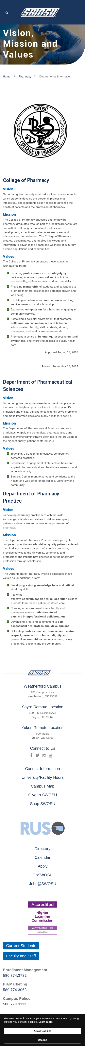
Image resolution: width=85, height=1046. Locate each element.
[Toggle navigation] (77, 13)
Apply (42, 866)
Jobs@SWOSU (42, 884)
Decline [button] (42, 1039)
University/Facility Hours (43, 777)
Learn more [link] (46, 1021)
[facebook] (31, 755)
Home (6, 76)
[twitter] (38, 755)
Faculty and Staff (21, 956)
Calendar (42, 857)
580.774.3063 (15, 990)
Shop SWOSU (42, 803)
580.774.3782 (15, 975)
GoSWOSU (42, 875)
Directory (42, 848)
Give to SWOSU (42, 795)
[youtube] (50, 755)
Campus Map (42, 786)
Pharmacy (25, 76)
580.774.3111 (14, 1004)
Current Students (21, 945)
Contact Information (42, 768)
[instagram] (44, 755)
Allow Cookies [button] (42, 1030)
